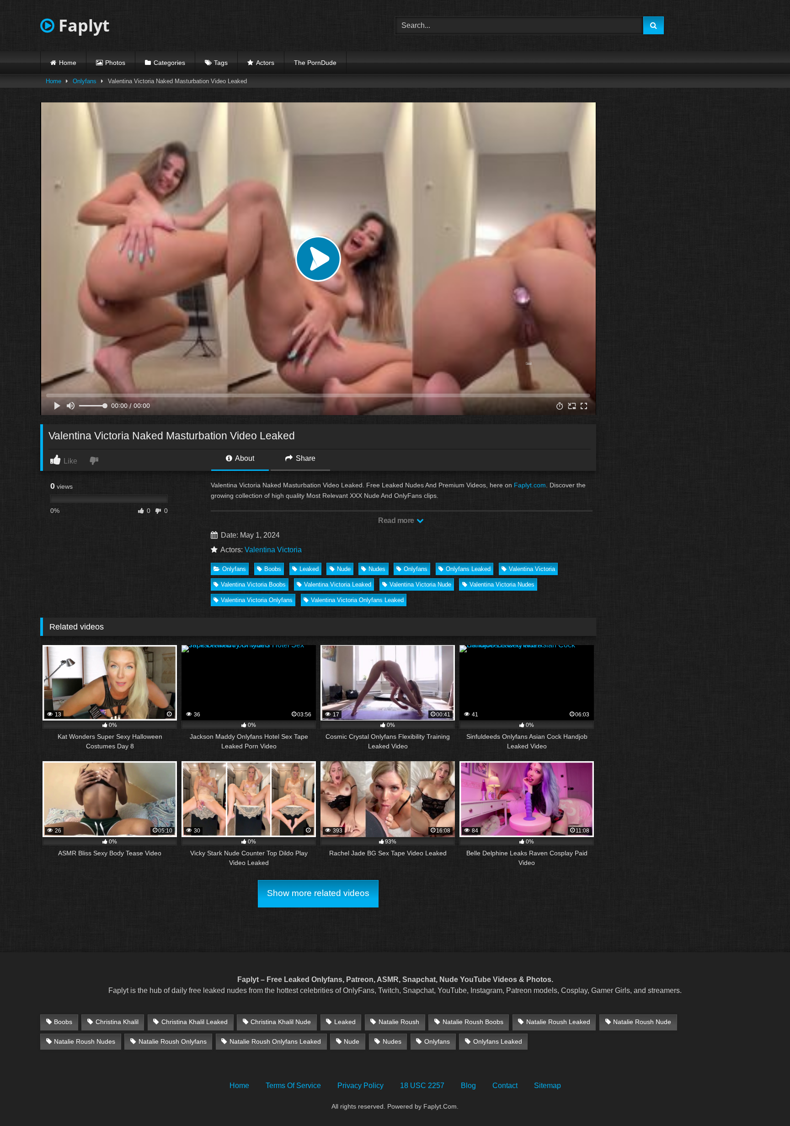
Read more (397, 520)
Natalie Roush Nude (642, 1021)
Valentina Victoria (273, 550)
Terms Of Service (293, 1085)
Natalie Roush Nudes (84, 1041)
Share (304, 458)
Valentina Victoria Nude (420, 584)
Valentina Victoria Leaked (337, 584)
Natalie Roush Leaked (558, 1021)
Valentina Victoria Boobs (253, 584)
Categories (169, 62)
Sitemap (547, 1085)
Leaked (309, 569)
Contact (505, 1085)
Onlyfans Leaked (468, 569)
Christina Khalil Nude (281, 1021)
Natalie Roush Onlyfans (173, 1041)
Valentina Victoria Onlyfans (257, 600)
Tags (221, 62)
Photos (115, 62)
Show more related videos (318, 893)
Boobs (272, 569)
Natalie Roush (399, 1021)
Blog (468, 1085)
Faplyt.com (530, 485)
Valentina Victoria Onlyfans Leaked (357, 600)
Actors (265, 62)
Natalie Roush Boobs (473, 1021)
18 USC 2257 (422, 1085)
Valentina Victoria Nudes (502, 584)
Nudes (376, 569)
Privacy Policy (360, 1085)
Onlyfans (84, 81)
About (244, 458)
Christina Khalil (117, 1021)
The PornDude (315, 62)
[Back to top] (762, 1099)
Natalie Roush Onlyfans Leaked (275, 1041)
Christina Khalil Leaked (194, 1021)
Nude (344, 569)
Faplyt (82, 25)
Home (67, 62)
